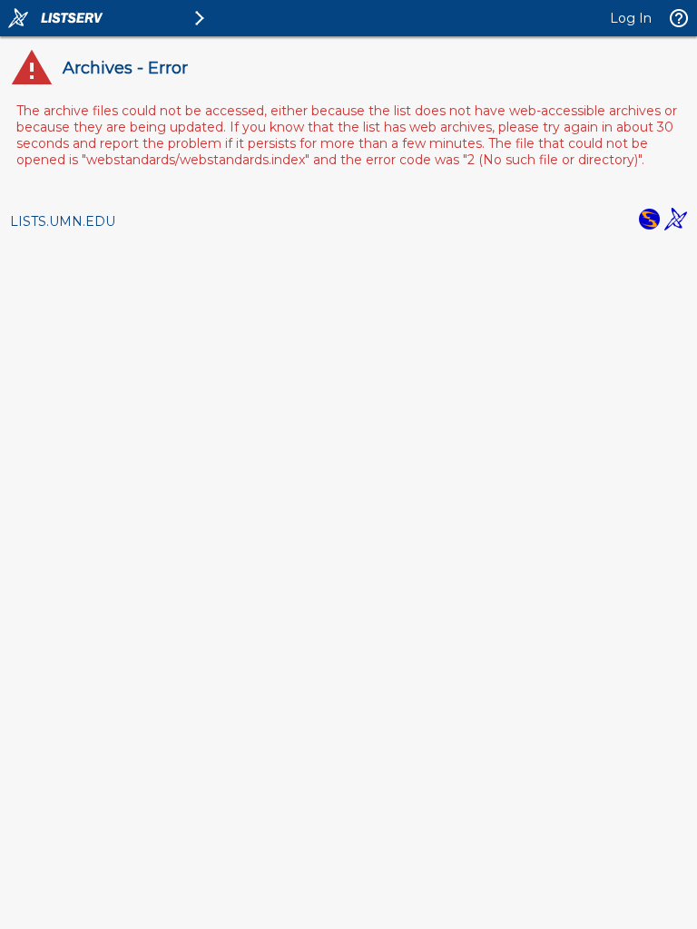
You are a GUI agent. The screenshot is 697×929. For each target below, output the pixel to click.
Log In (631, 18)
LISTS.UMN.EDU (62, 221)
